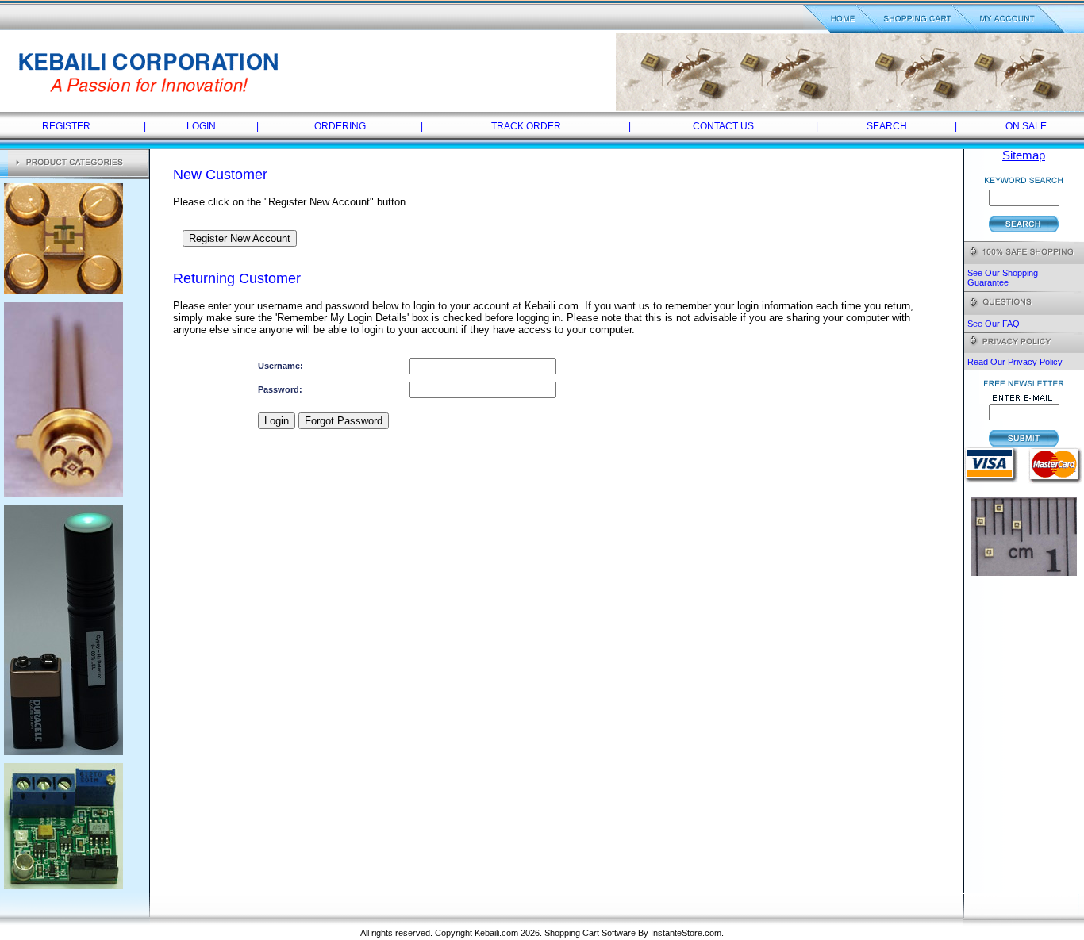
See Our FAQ (993, 323)
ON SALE (1026, 126)
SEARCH (887, 126)
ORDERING (340, 126)
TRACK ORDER (526, 126)
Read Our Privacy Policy (1015, 361)
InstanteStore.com (686, 933)
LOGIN (201, 126)
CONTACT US (723, 126)
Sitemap (1023, 155)
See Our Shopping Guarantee (1002, 277)
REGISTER (66, 126)
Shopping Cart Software (590, 933)
